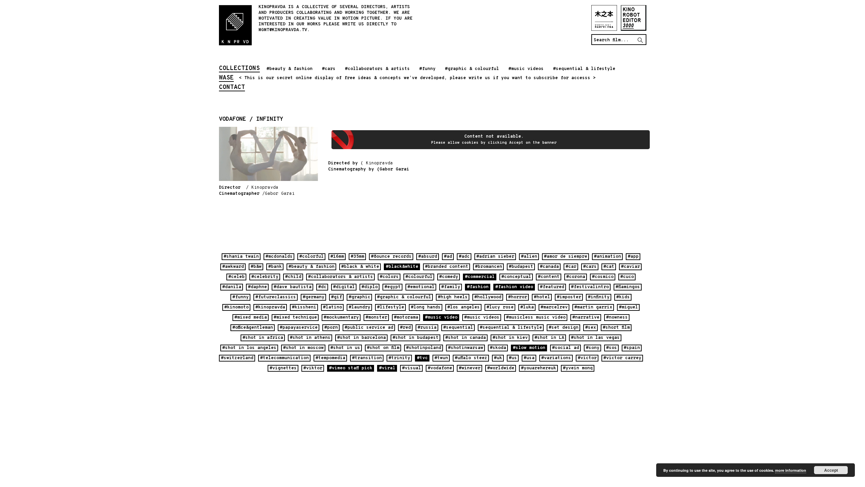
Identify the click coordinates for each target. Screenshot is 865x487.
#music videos (526, 69)
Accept (831, 470)
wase (226, 78)
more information (790, 470)
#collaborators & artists (377, 69)
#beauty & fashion (290, 69)
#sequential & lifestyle (584, 69)
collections (239, 69)
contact (232, 88)
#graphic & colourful (472, 69)
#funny (427, 69)
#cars (329, 69)
